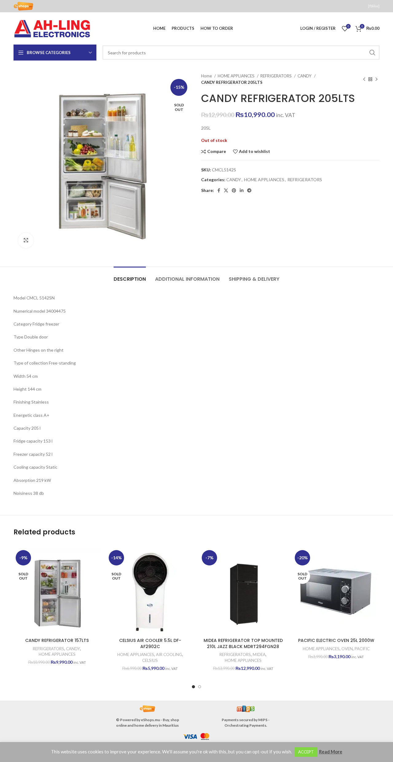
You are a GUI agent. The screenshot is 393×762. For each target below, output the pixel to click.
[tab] (130, 276)
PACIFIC (362, 648)
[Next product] (376, 79)
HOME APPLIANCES (236, 75)
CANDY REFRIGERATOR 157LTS (57, 640)
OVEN (347, 648)
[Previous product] (364, 79)
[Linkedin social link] (241, 190)
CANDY (305, 75)
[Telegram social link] (249, 190)
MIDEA (259, 654)
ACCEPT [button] (306, 751)
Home (207, 75)
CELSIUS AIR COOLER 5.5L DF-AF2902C (150, 643)
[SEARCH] (372, 52)
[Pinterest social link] (234, 190)
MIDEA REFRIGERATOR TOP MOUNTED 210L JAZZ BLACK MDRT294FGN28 (243, 643)
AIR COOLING (169, 654)
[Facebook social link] (219, 190)
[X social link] (226, 190)
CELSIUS (150, 660)
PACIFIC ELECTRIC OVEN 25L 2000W (336, 640)
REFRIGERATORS (276, 75)
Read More (330, 751)
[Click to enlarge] (25, 240)
